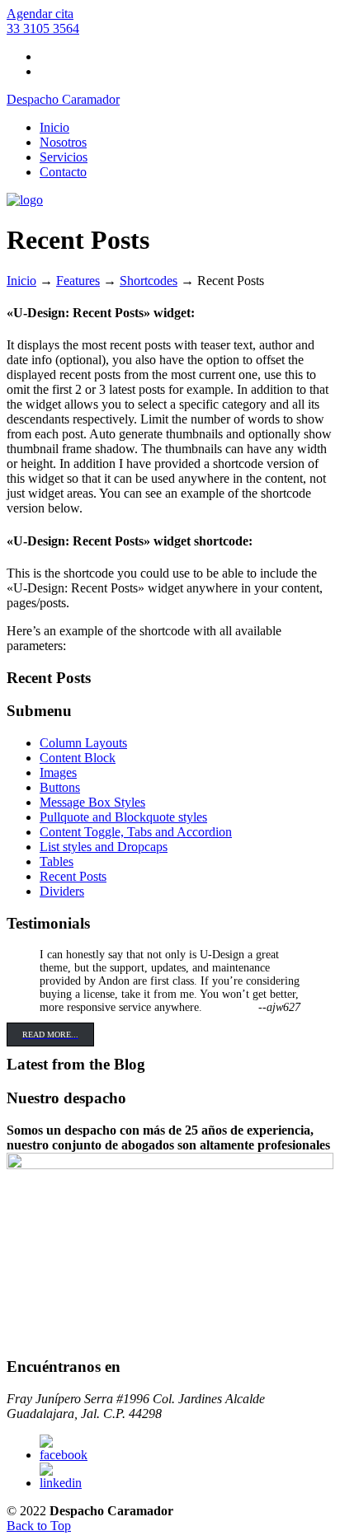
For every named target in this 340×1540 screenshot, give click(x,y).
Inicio (21, 281)
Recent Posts (73, 876)
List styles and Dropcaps (104, 847)
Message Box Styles (92, 802)
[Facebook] (63, 1455)
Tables (56, 861)
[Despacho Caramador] (25, 200)
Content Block (78, 758)
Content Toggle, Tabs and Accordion (136, 832)
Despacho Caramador (63, 99)
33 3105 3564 (43, 28)
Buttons (60, 787)
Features (78, 281)
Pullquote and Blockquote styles (123, 817)
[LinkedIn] (61, 1483)
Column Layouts (83, 743)
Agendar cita (40, 14)
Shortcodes (148, 281)
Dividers (62, 891)
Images (58, 772)
